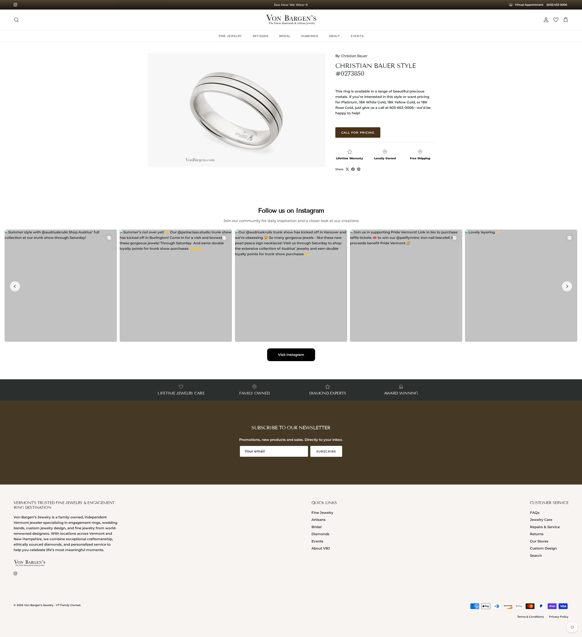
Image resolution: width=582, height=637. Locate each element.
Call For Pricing (357, 132)
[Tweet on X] (347, 169)
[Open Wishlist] (555, 19)
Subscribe (326, 451)
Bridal (316, 527)
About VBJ (320, 548)
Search (536, 555)
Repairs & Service (545, 527)
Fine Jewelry (322, 512)
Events (317, 541)
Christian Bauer (354, 56)
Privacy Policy (558, 616)
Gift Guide (291, 5)
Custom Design (543, 548)
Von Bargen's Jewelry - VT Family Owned (52, 605)
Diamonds (320, 534)
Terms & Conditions (530, 616)
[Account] (545, 19)
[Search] (16, 19)
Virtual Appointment (528, 4)
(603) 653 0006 (557, 4)
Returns (537, 534)
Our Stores (539, 541)
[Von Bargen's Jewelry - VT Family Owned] (291, 19)
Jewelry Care (541, 519)
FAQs (534, 512)
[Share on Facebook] (353, 169)
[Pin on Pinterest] (358, 169)
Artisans (318, 519)
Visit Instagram (291, 354)
